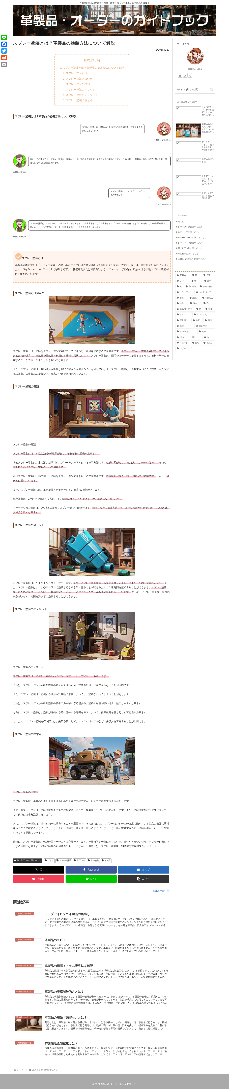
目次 (87, 60)
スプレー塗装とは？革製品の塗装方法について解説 (93, 67)
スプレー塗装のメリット (80, 89)
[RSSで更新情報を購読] (189, 75)
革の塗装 (95, 860)
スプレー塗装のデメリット (82, 94)
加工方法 (81, 860)
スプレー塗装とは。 (78, 73)
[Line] (4, 37)
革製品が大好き (195, 69)
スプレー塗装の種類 (78, 83)
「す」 (51, 860)
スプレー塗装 (65, 860)
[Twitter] (4, 51)
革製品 (107, 860)
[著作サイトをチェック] (180, 75)
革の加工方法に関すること (29, 860)
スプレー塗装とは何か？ (80, 78)
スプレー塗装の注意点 (79, 100)
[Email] (4, 64)
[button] (143, 879)
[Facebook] (4, 44)
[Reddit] (4, 57)
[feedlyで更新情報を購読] (185, 75)
